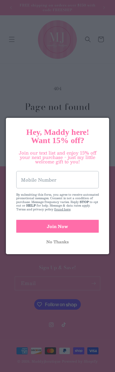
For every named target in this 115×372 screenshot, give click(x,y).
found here (62, 209)
